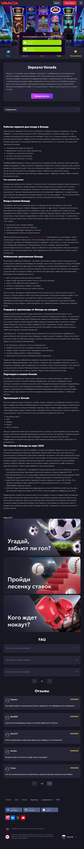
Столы (24, 800)
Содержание (47, 800)
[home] (9, 3)
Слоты (8, 800)
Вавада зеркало (42, 96)
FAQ (58, 800)
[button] (81, 27)
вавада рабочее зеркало (37, 237)
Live (16, 800)
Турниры (34, 800)
